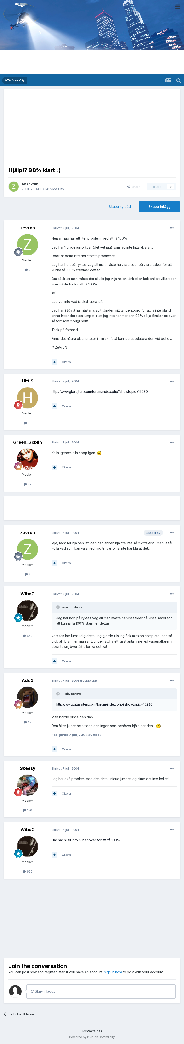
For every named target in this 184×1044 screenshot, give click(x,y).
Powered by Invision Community (92, 1037)
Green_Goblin (27, 442)
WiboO (27, 593)
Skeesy (27, 768)
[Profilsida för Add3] (27, 697)
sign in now (113, 972)
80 (29, 423)
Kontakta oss (92, 1031)
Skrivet (65, 228)
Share (135, 186)
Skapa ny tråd (120, 207)
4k (29, 484)
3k (29, 722)
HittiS (28, 380)
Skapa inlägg (160, 207)
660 (29, 635)
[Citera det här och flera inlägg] (54, 362)
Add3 (28, 680)
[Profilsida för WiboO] (27, 610)
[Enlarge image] (99, 453)
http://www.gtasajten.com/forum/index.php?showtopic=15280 (100, 391)
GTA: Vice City (53, 189)
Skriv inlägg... (45, 991)
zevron (32, 184)
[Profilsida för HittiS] (27, 398)
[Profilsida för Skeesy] (27, 785)
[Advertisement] (92, 127)
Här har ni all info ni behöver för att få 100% (86, 840)
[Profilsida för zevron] (13, 186)
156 (29, 810)
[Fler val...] (172, 228)
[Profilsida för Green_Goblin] (27, 459)
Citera (66, 362)
